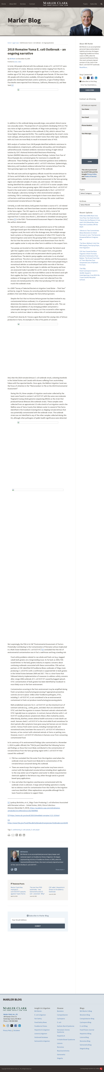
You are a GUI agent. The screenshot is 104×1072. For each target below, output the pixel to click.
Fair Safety (38, 1019)
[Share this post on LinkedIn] (24, 835)
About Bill (12, 4)
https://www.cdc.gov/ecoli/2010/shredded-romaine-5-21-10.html (34, 815)
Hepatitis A (61, 1036)
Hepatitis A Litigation (42, 1030)
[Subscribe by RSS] (81, 78)
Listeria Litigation (40, 1034)
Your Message (86, 133)
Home (4, 4)
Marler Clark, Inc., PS (10, 1014)
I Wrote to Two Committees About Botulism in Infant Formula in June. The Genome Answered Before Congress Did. (90, 235)
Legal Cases (15, 43)
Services (23, 4)
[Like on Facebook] (92, 78)
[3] (43, 649)
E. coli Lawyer (35, 830)
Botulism (60, 1011)
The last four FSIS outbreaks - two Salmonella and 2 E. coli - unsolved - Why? (37, 890)
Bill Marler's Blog (86, 1011)
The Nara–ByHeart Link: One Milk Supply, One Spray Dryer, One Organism (89, 245)
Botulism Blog (85, 1015)
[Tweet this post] (17, 835)
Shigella (60, 1058)
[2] (15, 219)
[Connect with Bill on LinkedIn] (96, 78)
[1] (12, 85)
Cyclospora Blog (85, 1022)
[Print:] (9, 835)
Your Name (85, 109)
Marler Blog (24, 20)
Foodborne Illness (40, 1026)
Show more (60, 870)
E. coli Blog (84, 1026)
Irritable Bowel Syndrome (66, 1039)
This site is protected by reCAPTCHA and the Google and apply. (90, 174)
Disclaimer (16, 1030)
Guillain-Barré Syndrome (65, 1026)
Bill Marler (13, 59)
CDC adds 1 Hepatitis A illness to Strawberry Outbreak (56, 889)
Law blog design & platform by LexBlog (90, 1068)
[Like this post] (20, 835)
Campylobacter (62, 1015)
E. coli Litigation (40, 1015)
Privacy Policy (92, 174)
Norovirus (60, 1047)
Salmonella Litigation (42, 1041)
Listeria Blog (84, 1037)
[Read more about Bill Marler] (12, 869)
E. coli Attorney (16, 830)
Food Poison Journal (87, 1030)
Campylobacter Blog (87, 1019)
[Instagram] (84, 78)
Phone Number (87, 125)
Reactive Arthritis (63, 1051)
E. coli (59, 1022)
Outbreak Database (41, 1037)
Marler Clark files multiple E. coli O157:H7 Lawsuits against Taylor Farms (18, 890)
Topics (85, 4)
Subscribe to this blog (89, 81)
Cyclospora (61, 1019)
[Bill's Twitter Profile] (15, 869)
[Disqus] (38, 962)
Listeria (59, 1043)
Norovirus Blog (85, 1041)
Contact (32, 4)
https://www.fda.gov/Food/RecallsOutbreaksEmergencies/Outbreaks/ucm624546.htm (40, 823)
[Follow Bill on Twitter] (88, 77)
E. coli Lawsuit (25, 830)
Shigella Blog (84, 1049)
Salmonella (61, 1054)
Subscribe (93, 4)
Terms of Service (90, 176)
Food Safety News (40, 1022)
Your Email (85, 117)
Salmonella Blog (86, 1045)
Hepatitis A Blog (85, 1034)
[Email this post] (13, 835)
